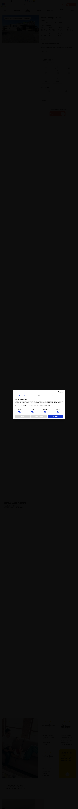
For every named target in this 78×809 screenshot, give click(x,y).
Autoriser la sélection (39, 416)
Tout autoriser (55, 416)
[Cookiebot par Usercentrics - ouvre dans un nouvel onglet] (58, 392)
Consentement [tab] (22, 395)
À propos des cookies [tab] (56, 395)
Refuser (22, 416)
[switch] (32, 412)
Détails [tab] (39, 395)
